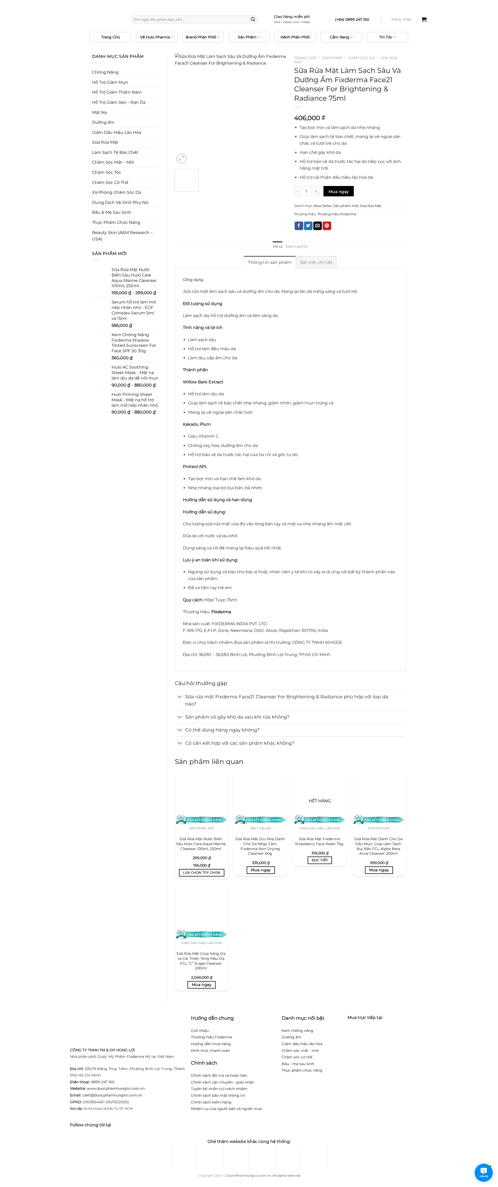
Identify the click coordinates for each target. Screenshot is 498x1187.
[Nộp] (252, 19)
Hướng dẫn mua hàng (211, 1044)
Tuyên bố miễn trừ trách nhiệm (219, 1089)
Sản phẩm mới (345, 206)
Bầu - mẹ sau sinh (298, 1064)
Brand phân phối (201, 37)
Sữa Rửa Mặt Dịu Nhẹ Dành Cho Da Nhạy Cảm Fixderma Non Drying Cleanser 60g (260, 846)
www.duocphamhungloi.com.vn (116, 1088)
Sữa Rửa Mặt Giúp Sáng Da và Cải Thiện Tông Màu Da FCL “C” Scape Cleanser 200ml (200, 960)
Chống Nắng (105, 72)
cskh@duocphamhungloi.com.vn (112, 1095)
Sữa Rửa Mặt (105, 142)
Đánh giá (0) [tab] (297, 247)
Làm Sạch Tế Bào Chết (115, 152)
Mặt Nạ (99, 112)
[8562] (338, 191)
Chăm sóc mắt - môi (300, 1050)
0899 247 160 (102, 1082)
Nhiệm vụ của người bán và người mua (226, 1109)
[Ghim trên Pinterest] (327, 226)
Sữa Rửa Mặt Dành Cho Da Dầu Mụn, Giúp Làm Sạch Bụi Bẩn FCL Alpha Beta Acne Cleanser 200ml (378, 846)
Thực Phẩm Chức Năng (116, 222)
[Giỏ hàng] (424, 19)
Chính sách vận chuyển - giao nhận (222, 1082)
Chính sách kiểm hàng (211, 1102)
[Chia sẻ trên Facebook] (299, 226)
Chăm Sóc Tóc (106, 172)
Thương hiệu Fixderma (336, 214)
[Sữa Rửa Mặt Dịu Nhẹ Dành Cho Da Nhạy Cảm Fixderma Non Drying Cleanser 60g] (261, 798)
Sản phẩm (247, 37)
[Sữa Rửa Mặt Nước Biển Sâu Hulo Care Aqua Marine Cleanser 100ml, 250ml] (202, 798)
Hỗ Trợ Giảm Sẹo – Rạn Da (119, 102)
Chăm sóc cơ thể (297, 1057)
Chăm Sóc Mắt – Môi (113, 162)
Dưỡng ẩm (103, 122)
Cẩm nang (339, 37)
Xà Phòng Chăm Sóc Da (116, 192)
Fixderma (135, 1056)
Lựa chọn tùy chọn (201, 872)
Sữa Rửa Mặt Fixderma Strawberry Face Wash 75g (319, 841)
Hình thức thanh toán (210, 1050)
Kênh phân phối (295, 37)
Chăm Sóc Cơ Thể (110, 182)
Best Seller (323, 206)
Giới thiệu (200, 1031)
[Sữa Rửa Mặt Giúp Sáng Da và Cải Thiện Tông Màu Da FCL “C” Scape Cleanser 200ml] (202, 912)
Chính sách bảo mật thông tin (218, 1095)
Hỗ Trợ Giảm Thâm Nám (117, 92)
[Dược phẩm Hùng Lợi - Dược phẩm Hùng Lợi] (97, 19)
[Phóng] (181, 159)
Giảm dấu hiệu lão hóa (302, 1044)
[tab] (270, 262)
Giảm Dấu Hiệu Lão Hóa (116, 132)
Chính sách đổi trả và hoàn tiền (219, 1075)
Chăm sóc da (361, 58)
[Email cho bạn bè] (317, 226)
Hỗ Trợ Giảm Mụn (110, 82)
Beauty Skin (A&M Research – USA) (122, 236)
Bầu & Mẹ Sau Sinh (111, 212)
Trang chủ (110, 37)
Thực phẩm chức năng (302, 1070)
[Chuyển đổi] (180, 697)
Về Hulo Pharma (155, 37)
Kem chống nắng (297, 1031)
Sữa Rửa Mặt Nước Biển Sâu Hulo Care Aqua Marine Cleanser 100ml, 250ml (201, 844)
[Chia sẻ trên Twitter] (308, 226)
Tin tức (385, 37)
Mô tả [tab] (277, 247)
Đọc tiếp (320, 860)
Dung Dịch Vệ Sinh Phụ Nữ (120, 202)
